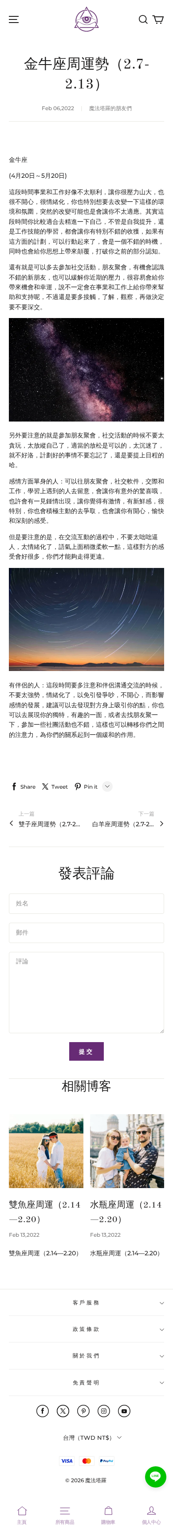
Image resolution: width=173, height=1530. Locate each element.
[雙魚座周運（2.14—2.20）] (46, 1151)
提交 (86, 1051)
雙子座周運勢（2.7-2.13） (50, 824)
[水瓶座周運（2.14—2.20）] (127, 1151)
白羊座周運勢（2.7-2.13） (123, 824)
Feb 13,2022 (24, 1234)
